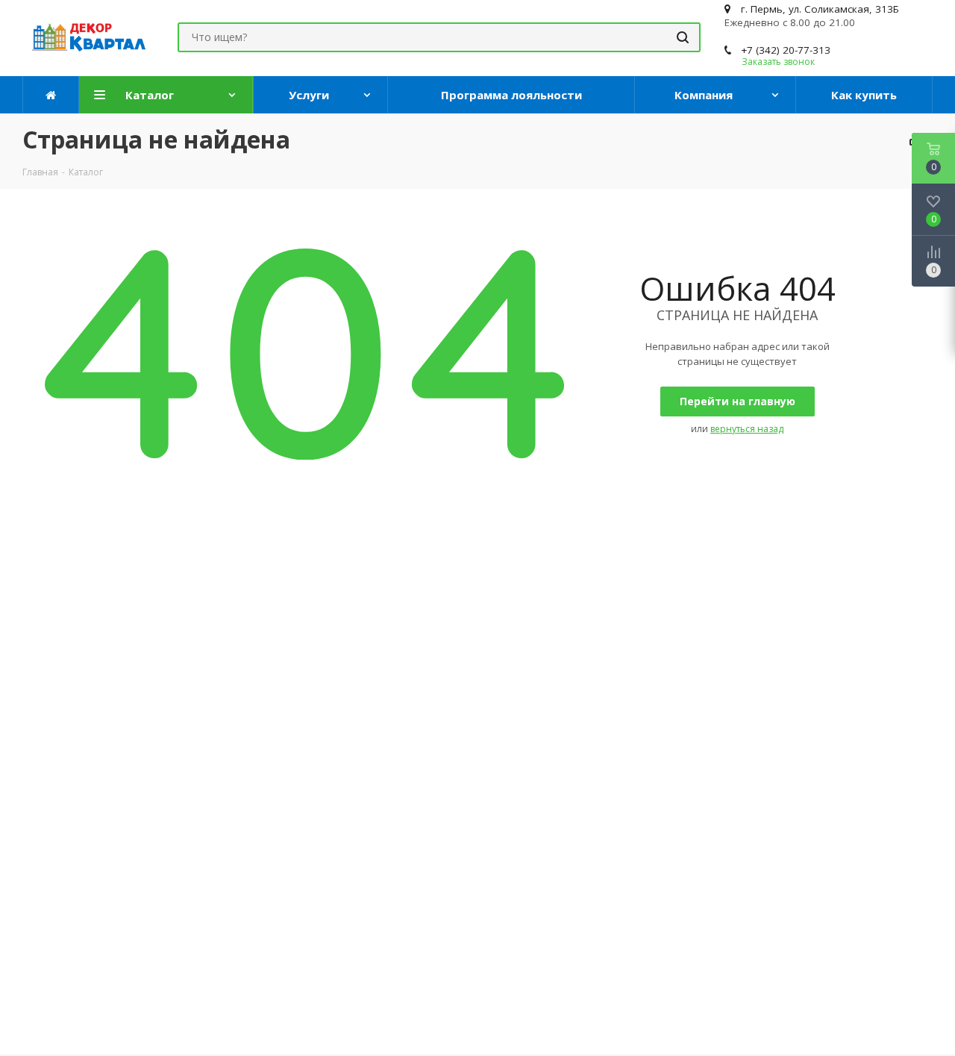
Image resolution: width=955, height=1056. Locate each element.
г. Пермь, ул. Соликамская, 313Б (820, 9)
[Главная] (51, 94)
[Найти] (683, 37)
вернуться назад (746, 428)
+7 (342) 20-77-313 (785, 50)
